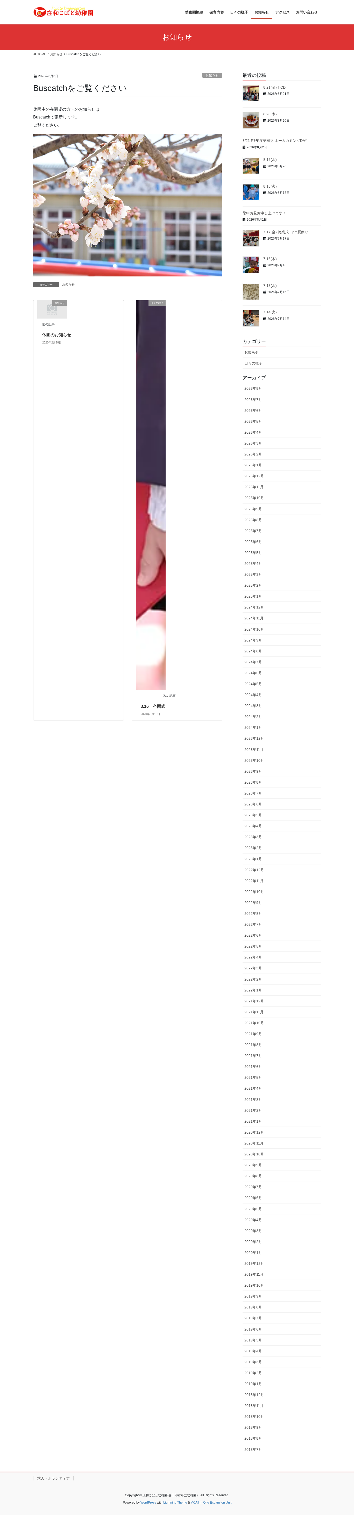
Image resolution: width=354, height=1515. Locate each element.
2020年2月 (253, 1242)
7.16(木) (270, 259)
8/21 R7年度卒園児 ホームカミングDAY (275, 140)
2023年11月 (254, 749)
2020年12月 (254, 1132)
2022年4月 (253, 957)
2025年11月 (254, 487)
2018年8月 (253, 1438)
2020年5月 (253, 1209)
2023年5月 (253, 815)
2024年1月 (253, 727)
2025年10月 (254, 498)
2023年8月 (253, 782)
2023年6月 (253, 804)
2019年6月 (253, 1329)
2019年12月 (254, 1263)
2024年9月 (253, 640)
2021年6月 (253, 1066)
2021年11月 (254, 1012)
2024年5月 (253, 684)
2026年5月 (253, 421)
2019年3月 (253, 1362)
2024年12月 (254, 607)
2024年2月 (253, 717)
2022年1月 (253, 990)
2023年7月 (253, 793)
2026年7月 (253, 400)
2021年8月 (253, 1045)
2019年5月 (253, 1340)
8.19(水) (270, 159)
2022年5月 (253, 946)
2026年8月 (253, 388)
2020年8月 (253, 1176)
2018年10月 (254, 1416)
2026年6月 (253, 410)
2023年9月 (253, 771)
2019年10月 (254, 1285)
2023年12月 (254, 738)
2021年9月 (253, 1034)
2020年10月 (254, 1154)
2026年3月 (253, 443)
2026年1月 (253, 465)
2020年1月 (253, 1253)
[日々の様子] (151, 495)
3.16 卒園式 (153, 706)
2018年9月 (253, 1427)
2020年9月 (253, 1165)
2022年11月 (254, 881)
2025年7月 (253, 531)
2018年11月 (254, 1406)
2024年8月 (253, 651)
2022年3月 (253, 968)
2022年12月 (254, 870)
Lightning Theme (175, 1502)
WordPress (148, 1502)
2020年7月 (253, 1187)
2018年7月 (253, 1449)
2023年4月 (253, 826)
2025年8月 (253, 520)
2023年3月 (253, 837)
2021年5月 (253, 1077)
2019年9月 (253, 1296)
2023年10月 (254, 760)
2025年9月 (253, 509)
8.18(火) (270, 186)
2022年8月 (253, 913)
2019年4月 (253, 1351)
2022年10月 (254, 892)
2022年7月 (253, 924)
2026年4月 (253, 432)
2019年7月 (253, 1318)
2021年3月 (253, 1099)
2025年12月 (254, 476)
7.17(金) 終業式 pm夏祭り (285, 232)
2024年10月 (254, 629)
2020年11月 (254, 1143)
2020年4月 (253, 1220)
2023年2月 (253, 848)
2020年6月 (253, 1198)
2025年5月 (253, 553)
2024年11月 (254, 618)
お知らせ (212, 75)
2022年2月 (253, 979)
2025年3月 (253, 574)
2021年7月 (253, 1056)
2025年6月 (253, 542)
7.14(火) (270, 312)
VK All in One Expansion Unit (211, 1502)
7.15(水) (270, 285)
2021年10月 (254, 1023)
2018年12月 (254, 1395)
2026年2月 (253, 454)
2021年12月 (254, 1001)
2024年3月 (253, 706)
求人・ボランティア (53, 1478)
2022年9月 (253, 903)
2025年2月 (253, 585)
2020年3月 (253, 1231)
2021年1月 (253, 1121)
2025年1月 (253, 596)
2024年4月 (253, 695)
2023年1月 (253, 859)
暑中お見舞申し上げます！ (264, 213)
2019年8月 (253, 1307)
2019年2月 (253, 1373)
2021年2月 (253, 1110)
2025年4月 (253, 563)
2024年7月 (253, 662)
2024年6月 (253, 673)
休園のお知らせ (56, 335)
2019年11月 (254, 1274)
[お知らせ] (52, 309)
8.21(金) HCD (274, 87)
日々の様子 (253, 363)
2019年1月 (253, 1384)
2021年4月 (253, 1088)
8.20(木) (270, 114)
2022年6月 (253, 935)
